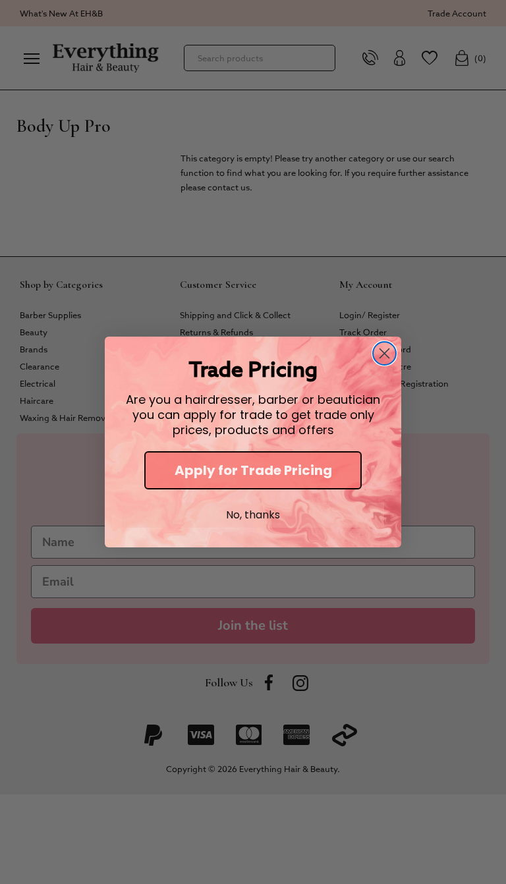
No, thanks (253, 514)
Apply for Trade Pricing (253, 470)
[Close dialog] (384, 353)
